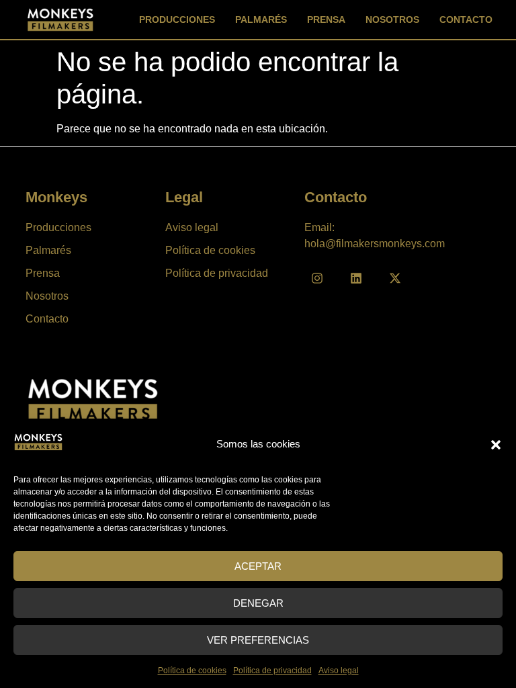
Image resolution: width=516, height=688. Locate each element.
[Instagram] (317, 278)
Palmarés (261, 19)
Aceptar (258, 566)
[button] (496, 445)
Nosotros (392, 19)
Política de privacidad (272, 670)
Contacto (465, 19)
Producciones (177, 19)
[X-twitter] (395, 278)
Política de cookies (192, 670)
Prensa (326, 19)
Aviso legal (338, 670)
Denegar (258, 603)
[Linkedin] (356, 278)
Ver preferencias (258, 640)
